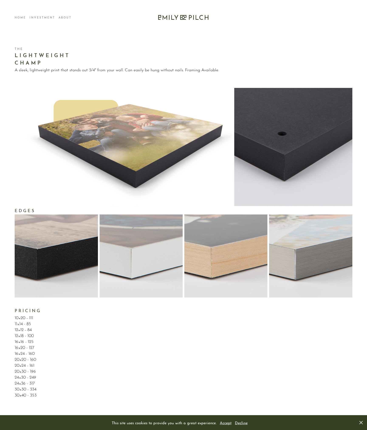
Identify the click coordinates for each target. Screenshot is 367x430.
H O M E (20, 17)
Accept (225, 422)
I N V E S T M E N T (42, 17)
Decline (241, 422)
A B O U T (65, 17)
